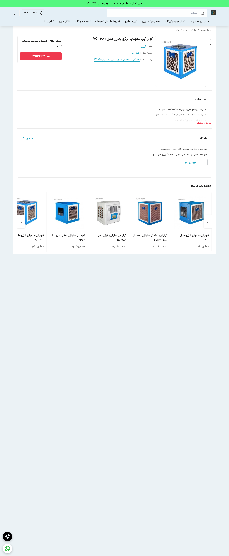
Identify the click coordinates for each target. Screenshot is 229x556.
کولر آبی (178, 30)
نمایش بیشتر (204, 123)
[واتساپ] (7, 548)
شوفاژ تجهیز (206, 30)
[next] (21, 221)
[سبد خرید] (15, 13)
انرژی (144, 46)
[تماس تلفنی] (7, 536)
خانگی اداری (191, 30)
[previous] (208, 221)
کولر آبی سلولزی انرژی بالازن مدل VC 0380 (117, 59)
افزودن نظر (27, 138)
